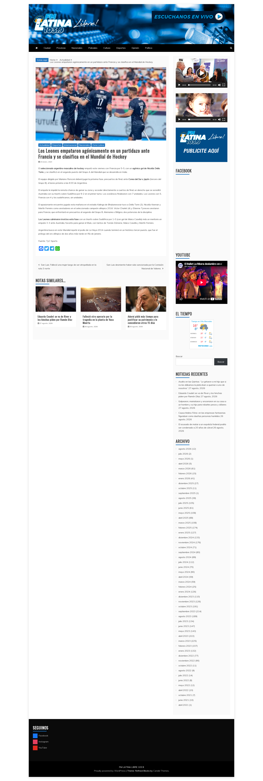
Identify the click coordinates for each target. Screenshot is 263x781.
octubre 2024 (185, 547)
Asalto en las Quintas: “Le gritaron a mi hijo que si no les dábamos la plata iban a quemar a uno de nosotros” (202, 385)
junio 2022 (183, 680)
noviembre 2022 (186, 660)
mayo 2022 (184, 685)
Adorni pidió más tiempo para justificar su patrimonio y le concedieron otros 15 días (143, 320)
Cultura (106, 48)
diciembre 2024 (186, 537)
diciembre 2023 (186, 596)
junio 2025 (183, 508)
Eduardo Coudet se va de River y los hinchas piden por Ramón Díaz (55, 318)
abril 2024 (183, 576)
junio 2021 (183, 700)
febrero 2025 (185, 527)
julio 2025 (183, 503)
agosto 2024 (184, 557)
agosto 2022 (184, 670)
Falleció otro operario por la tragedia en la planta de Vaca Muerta (98, 320)
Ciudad (47, 48)
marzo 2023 (184, 641)
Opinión (135, 48)
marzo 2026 (184, 468)
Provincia (60, 48)
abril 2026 (183, 463)
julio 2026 (183, 453)
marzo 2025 (184, 522)
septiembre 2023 (186, 611)
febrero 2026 (185, 473)
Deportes (121, 48)
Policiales (92, 48)
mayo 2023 (184, 631)
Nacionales (77, 48)
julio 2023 (183, 621)
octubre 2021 (185, 695)
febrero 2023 (185, 645)
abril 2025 (183, 517)
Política (148, 48)
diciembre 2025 (186, 483)
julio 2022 (183, 675)
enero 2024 (184, 591)
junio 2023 (183, 626)
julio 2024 (183, 562)
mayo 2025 (184, 512)
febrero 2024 (185, 586)
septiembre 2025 (186, 493)
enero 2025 (184, 532)
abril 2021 (183, 705)
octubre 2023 (185, 606)
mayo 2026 (184, 458)
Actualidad (44, 145)
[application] (201, 73)
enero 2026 (184, 478)
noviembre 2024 (186, 542)
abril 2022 (183, 690)
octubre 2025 (185, 488)
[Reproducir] (179, 85)
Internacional (70, 145)
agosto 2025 (184, 498)
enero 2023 (184, 650)
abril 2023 (183, 636)
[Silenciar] (219, 85)
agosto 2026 (184, 448)
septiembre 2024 (186, 552)
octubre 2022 (185, 665)
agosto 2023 (184, 616)
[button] (201, 73)
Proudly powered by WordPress (110, 770)
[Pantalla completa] (223, 85)
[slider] (199, 85)
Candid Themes (161, 770)
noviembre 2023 (186, 601)
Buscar (179, 356)
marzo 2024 (184, 581)
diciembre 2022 (186, 655)
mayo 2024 (184, 572)
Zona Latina (98, 145)
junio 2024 (183, 567)
